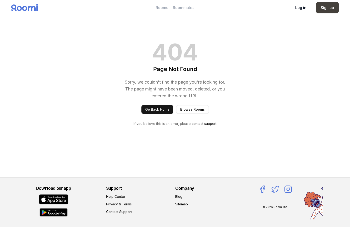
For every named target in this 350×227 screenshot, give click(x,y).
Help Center (115, 196)
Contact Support (119, 212)
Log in (300, 7)
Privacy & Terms (119, 204)
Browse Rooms (192, 109)
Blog (178, 196)
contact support (204, 124)
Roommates (183, 7)
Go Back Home (157, 109)
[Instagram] (288, 189)
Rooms (162, 7)
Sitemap (181, 204)
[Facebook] (262, 189)
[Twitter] (275, 189)
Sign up (327, 7)
